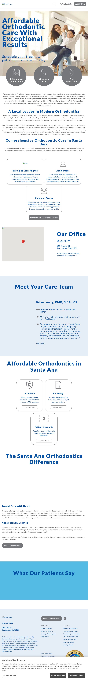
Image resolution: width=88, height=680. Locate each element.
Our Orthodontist (46, 653)
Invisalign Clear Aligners (48, 634)
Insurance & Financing (48, 656)
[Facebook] (65, 618)
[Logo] (13, 4)
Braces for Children (47, 631)
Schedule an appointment (16, 80)
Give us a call (44, 80)
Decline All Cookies (76, 675)
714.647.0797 (66, 4)
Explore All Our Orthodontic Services (44, 217)
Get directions (71, 80)
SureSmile (44, 637)
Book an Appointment (80, 3)
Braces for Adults (46, 628)
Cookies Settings (9, 675)
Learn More (40, 343)
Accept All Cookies (58, 675)
